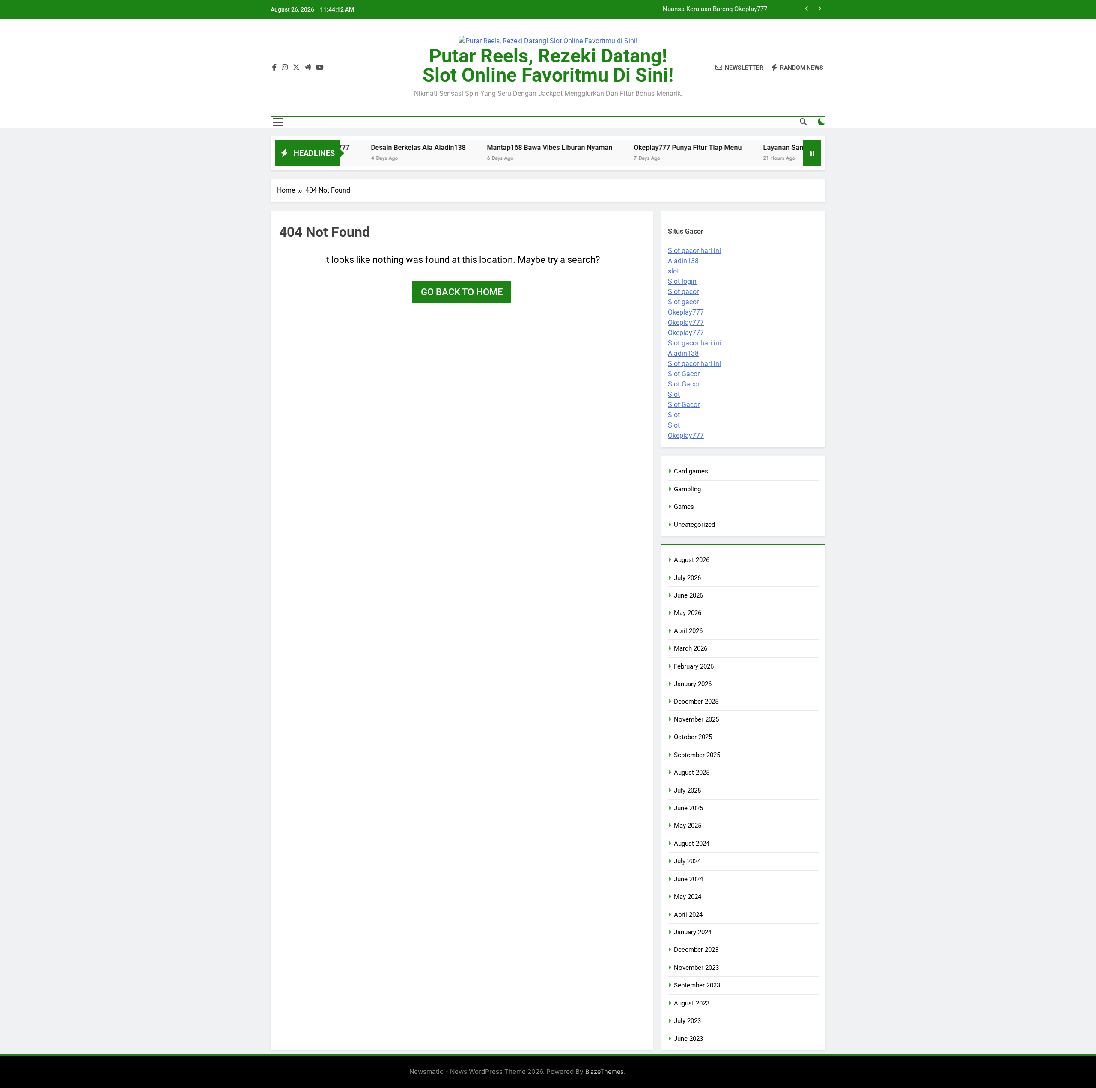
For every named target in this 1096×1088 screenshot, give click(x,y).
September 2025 (697, 755)
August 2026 (691, 560)
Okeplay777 (686, 312)
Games (684, 507)
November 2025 (696, 719)
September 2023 (697, 985)
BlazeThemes (604, 1071)
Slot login (682, 281)
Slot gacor (683, 292)
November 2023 (696, 968)
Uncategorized (694, 525)
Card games (691, 471)
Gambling (687, 489)
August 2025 (691, 772)
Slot (674, 394)
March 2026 (690, 648)
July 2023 (687, 1021)
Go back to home (462, 292)
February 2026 (694, 666)
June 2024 (688, 879)
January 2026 (693, 684)
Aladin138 (683, 261)
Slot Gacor (684, 374)
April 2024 (688, 915)
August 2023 (691, 1003)
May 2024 (687, 897)
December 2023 (696, 950)
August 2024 (691, 843)
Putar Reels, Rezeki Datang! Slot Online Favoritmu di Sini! (548, 65)
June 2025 (688, 808)
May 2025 (687, 825)
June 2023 (688, 1039)
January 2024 (693, 932)
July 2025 (687, 790)
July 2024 (687, 861)
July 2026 (687, 578)
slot (673, 271)
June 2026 (688, 595)
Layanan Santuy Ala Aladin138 (775, 147)
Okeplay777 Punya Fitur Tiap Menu (653, 147)
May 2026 (687, 613)
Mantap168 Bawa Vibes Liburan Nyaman (515, 147)
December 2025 (696, 701)
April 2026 (688, 631)
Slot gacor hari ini (694, 251)
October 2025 (693, 737)
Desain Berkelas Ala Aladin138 (723, 9)
